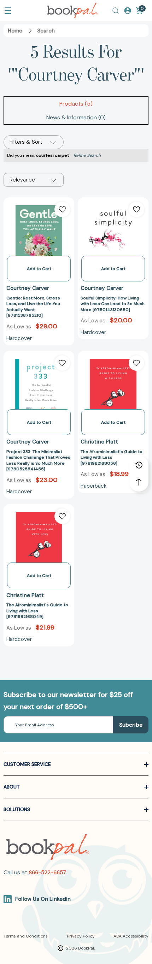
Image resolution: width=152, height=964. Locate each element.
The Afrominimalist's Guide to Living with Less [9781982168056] (111, 457)
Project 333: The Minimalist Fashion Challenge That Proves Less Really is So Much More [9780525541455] (38, 460)
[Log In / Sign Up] (127, 10)
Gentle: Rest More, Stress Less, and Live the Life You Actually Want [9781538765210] (33, 307)
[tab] (76, 103)
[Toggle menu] (8, 10)
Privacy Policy (81, 936)
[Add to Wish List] (62, 209)
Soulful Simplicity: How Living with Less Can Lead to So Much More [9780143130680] (113, 304)
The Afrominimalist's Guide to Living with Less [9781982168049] (37, 610)
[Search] (115, 10)
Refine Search (87, 155)
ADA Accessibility (130, 936)
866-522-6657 (47, 872)
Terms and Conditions (26, 936)
